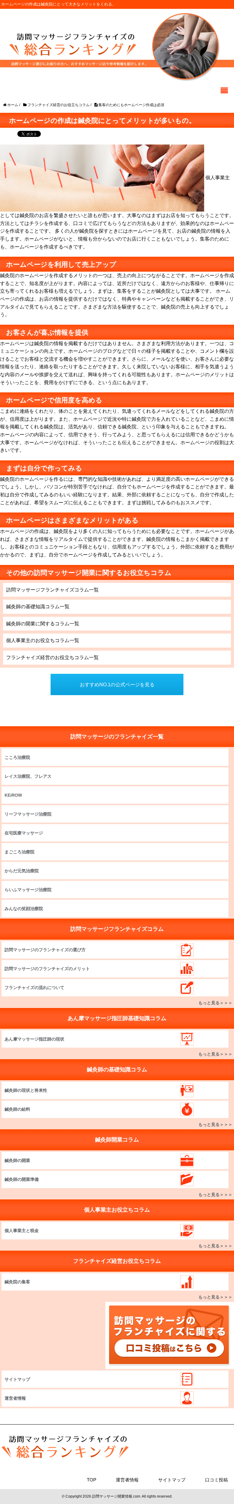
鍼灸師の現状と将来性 (26, 1090)
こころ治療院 (17, 757)
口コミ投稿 (216, 1479)
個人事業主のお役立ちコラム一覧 (42, 640)
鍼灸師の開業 (17, 1160)
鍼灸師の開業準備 (22, 1179)
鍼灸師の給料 (17, 1109)
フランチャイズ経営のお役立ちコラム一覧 (52, 657)
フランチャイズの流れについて (34, 987)
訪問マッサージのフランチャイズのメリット (47, 968)
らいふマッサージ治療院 (28, 889)
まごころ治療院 (19, 851)
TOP (91, 1479)
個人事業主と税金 (22, 1230)
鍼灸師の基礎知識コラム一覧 (37, 606)
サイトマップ (17, 1379)
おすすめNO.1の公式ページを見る (117, 684)
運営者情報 (15, 1398)
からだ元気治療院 (22, 870)
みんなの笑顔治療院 (24, 908)
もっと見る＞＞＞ (215, 1002)
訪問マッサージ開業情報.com (116, 1496)
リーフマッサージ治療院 (28, 814)
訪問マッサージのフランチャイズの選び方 (45, 949)
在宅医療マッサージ (24, 833)
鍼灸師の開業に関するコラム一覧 (42, 623)
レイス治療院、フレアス (28, 776)
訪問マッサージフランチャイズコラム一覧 (52, 589)
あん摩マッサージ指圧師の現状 (34, 1039)
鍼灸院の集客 (17, 1281)
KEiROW (13, 795)
